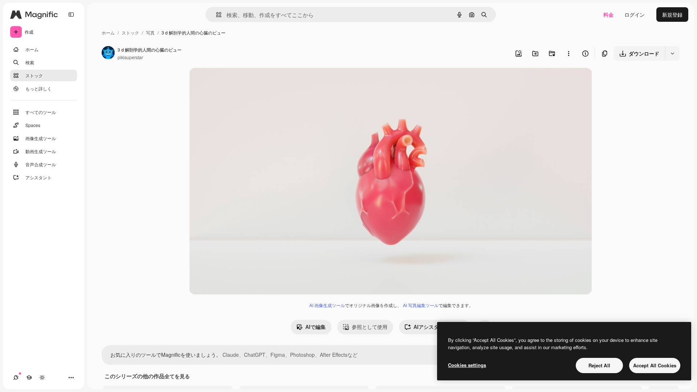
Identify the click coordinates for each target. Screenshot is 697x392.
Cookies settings (467, 365)
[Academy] (29, 377)
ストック (130, 32)
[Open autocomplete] (216, 14)
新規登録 (672, 14)
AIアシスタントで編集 (438, 326)
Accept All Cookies (654, 365)
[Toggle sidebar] (71, 14)
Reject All (599, 365)
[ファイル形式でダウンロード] (672, 53)
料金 (608, 14)
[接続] (16, 377)
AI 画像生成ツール (327, 305)
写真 (150, 32)
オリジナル (239, 82)
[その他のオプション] (568, 53)
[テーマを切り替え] (42, 377)
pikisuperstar (130, 57)
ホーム (108, 32)
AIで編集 (315, 326)
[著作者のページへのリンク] (108, 53)
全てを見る (177, 376)
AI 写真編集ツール (421, 305)
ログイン (634, 14)
